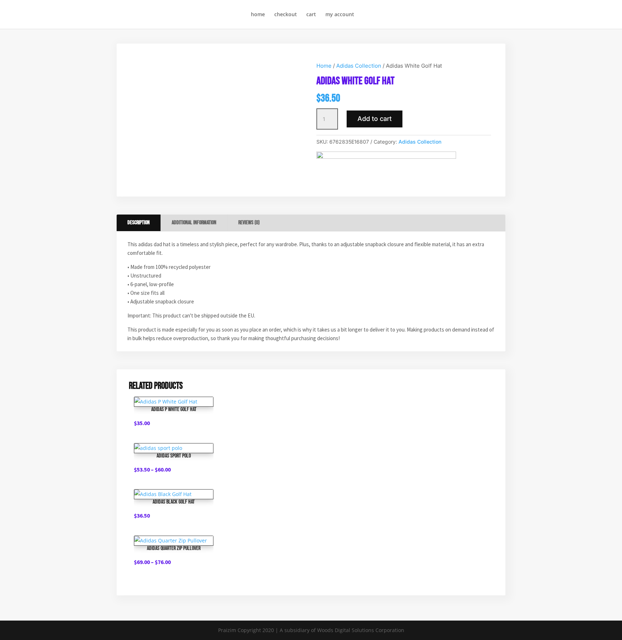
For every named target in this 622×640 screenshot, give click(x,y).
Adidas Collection (358, 65)
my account (339, 15)
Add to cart (374, 118)
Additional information (194, 222)
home (258, 15)
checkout (285, 15)
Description (138, 222)
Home (324, 65)
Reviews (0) (249, 222)
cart (311, 15)
